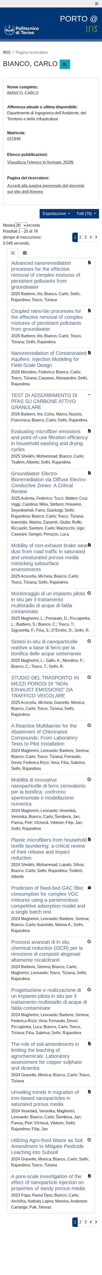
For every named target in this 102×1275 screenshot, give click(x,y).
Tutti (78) (84, 213)
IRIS (7, 52)
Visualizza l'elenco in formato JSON (40, 162)
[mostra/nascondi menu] (96, 3)
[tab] (13, 253)
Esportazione (55, 213)
